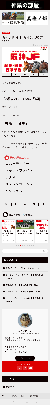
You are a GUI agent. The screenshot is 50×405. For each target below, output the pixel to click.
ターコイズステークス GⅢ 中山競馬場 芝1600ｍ (24, 300)
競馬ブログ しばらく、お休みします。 (24, 268)
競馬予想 (6, 32)
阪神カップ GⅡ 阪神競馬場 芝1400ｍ (23, 292)
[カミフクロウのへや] (25, 7)
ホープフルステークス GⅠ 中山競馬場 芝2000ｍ (24, 276)
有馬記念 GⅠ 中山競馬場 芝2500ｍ (22, 285)
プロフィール (25, 358)
